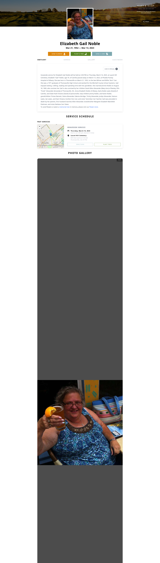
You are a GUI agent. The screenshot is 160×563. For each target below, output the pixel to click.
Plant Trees (107, 144)
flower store (94, 107)
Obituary (41, 60)
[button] (51, 134)
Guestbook (117, 60)
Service (67, 60)
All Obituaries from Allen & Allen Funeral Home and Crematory (146, 12)
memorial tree (64, 107)
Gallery (91, 60)
